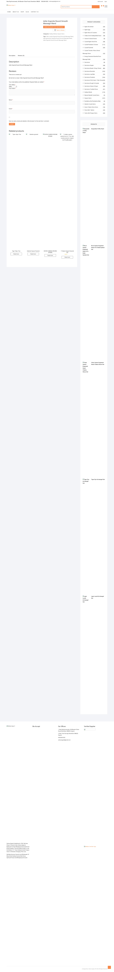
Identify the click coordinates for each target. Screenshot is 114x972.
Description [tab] (12, 55)
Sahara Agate (91, 968)
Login (105, 1)
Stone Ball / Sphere (89, 110)
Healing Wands (53, 34)
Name (11, 100)
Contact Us (35, 11)
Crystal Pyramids (88, 47)
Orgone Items (60, 34)
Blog (27, 11)
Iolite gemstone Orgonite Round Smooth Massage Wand (57, 38)
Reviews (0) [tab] (21, 55)
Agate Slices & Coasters (90, 32)
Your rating (12, 84)
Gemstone (87, 62)
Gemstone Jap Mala (89, 74)
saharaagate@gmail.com (54, 1)
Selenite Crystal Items (90, 104)
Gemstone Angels (89, 65)
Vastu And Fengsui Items (90, 113)
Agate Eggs (87, 29)
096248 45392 (61, 737)
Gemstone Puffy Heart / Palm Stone (93, 80)
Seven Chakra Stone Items (91, 107)
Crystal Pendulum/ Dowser (91, 44)
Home (9, 11)
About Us (16, 11)
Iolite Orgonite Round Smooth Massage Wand (54, 40)
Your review (12, 88)
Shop (22, 11)
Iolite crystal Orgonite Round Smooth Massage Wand (59, 36)
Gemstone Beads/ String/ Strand (92, 68)
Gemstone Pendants (89, 77)
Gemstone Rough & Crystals (91, 83)
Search (96, 6)
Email (10, 108)
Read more (16, 254)
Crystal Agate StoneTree (90, 41)
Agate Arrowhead (88, 26)
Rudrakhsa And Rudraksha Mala (92, 101)
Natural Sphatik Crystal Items (91, 95)
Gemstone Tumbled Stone (91, 89)
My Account (100, 1)
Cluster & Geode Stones (90, 38)
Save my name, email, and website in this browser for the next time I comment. (29, 121)
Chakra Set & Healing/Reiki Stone (92, 35)
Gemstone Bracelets (89, 71)
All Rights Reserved (103, 968)
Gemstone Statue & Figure (91, 86)
